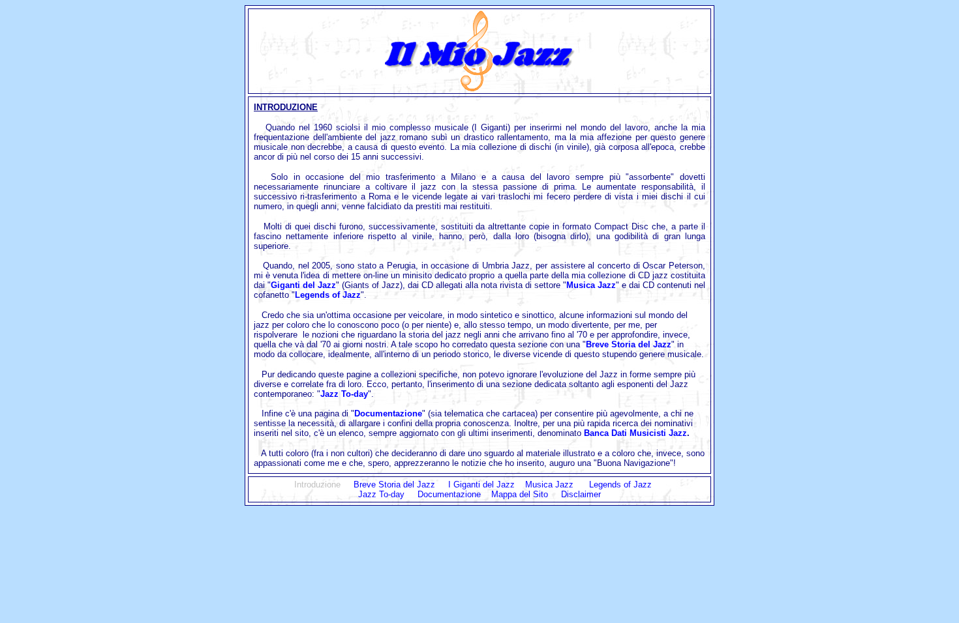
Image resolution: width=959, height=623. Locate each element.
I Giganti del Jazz (486, 484)
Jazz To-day (381, 494)
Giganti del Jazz (303, 285)
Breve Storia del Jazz (628, 344)
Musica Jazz (591, 285)
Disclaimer (581, 494)
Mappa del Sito (519, 494)
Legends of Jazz (328, 295)
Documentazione (388, 413)
